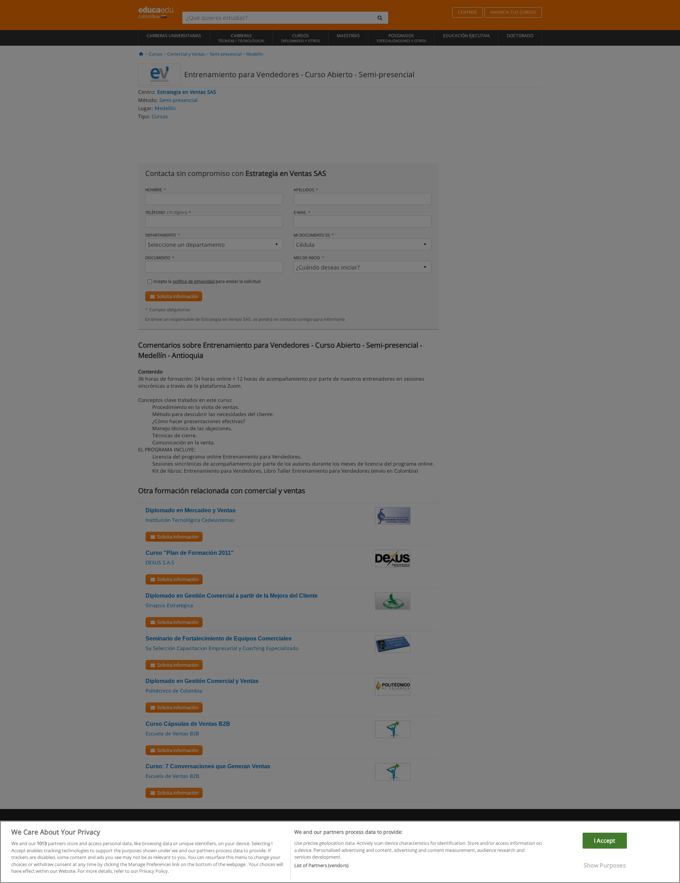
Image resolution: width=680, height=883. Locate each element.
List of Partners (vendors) (321, 865)
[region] (340, 852)
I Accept (604, 840)
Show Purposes (605, 865)
